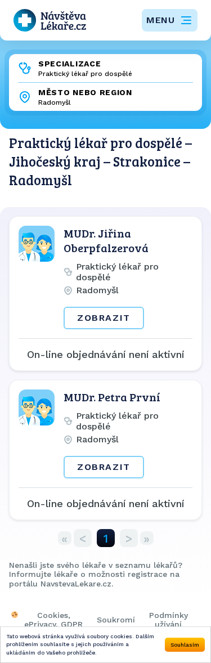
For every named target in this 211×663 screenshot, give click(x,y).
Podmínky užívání (168, 620)
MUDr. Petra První (112, 396)
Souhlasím (184, 645)
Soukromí (116, 619)
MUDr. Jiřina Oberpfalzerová (106, 240)
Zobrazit (104, 317)
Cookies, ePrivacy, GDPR (53, 620)
